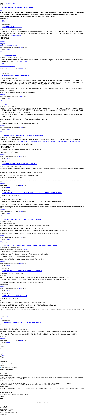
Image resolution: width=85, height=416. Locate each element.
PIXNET (35, 402)
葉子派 (15, 45)
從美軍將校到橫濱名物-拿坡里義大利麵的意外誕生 (15, 76)
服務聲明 (52, 402)
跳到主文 (2, 10)
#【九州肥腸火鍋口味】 (24, 141)
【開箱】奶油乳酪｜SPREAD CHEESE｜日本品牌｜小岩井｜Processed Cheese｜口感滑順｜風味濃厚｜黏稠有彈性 (32, 193)
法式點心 (12, 45)
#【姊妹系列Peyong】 (37, 141)
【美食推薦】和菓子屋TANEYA (10, 55)
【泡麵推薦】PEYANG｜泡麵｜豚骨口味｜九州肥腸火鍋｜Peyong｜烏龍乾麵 (22, 135)
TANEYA (8, 66)
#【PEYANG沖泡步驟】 (75, 141)
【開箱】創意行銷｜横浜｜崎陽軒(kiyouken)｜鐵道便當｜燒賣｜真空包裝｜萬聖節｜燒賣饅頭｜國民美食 (29, 245)
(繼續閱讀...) (2, 43)
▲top (1, 51)
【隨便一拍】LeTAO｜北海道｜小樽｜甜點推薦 (14, 296)
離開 (5, 414)
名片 (3, 22)
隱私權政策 (48, 402)
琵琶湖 (1, 45)
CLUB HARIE (5, 45)
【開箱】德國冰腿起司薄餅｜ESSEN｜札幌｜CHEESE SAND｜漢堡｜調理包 (22, 219)
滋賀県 (11, 66)
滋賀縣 (9, 45)
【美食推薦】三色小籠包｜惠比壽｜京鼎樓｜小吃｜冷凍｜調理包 (19, 164)
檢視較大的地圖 (2, 41)
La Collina (5, 66)
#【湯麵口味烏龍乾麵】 (62, 141)
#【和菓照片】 (25, 61)
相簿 (3, 20)
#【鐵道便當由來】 (26, 249)
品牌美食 (8, 49)
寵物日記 (8, 18)
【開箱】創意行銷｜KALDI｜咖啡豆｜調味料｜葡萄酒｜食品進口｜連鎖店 (22, 271)
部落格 (3, 21)
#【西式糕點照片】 (18, 35)
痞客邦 (20, 47)
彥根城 (14, 66)
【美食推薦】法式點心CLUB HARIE (12, 27)
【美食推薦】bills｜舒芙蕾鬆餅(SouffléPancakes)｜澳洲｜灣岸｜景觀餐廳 (21, 322)
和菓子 (1, 66)
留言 (22, 47)
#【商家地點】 (13, 35)
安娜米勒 (4, 104)
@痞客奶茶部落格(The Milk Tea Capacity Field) (16, 7)
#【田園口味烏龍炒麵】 (49, 141)
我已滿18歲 (2, 414)
